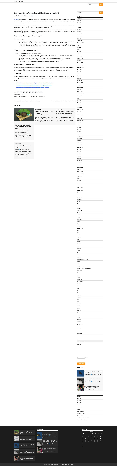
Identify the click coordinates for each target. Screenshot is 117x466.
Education (79, 226)
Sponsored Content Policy (82, 420)
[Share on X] (21, 92)
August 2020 (79, 176)
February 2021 (79, 162)
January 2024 (79, 85)
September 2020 (80, 173)
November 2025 (80, 38)
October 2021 (79, 145)
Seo (78, 301)
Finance (78, 239)
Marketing (79, 283)
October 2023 (80, 91)
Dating (78, 214)
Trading (78, 315)
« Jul (83, 446)
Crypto (78, 212)
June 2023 (79, 100)
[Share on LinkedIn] (24, 92)
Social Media (79, 306)
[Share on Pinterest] (30, 92)
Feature (78, 234)
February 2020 (80, 187)
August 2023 (79, 96)
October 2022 (79, 118)
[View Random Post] (102, 7)
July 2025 (79, 47)
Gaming (78, 252)
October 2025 (80, 40)
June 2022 (79, 127)
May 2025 (79, 51)
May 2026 (79, 25)
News (78, 288)
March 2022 (79, 133)
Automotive (79, 199)
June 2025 (79, 49)
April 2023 (79, 105)
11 (85, 438)
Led (78, 274)
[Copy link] (41, 92)
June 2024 (79, 73)
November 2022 (80, 116)
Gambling (79, 248)
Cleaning (78, 208)
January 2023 (79, 111)
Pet (78, 290)
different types (20, 96)
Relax (78, 299)
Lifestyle (78, 277)
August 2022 (79, 122)
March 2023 (79, 107)
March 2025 (79, 56)
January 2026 (79, 33)
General (78, 254)
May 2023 (79, 102)
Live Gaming (79, 279)
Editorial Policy (80, 415)
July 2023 (79, 98)
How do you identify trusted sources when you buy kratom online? (23, 126)
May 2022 (79, 129)
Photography (79, 295)
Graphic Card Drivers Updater (82, 259)
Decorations (79, 219)
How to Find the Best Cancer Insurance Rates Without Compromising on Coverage (33, 87)
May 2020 (79, 182)
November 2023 (80, 89)
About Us (79, 398)
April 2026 (79, 27)
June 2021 (79, 153)
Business (78, 203)
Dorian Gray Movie (54, 464)
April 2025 (79, 53)
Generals (79, 257)
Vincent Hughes (88, 374)
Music (78, 286)
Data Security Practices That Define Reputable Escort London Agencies (91, 379)
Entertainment (80, 228)
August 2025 (79, 45)
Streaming (79, 310)
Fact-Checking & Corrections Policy (83, 417)
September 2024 (80, 67)
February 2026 (80, 31)
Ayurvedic (79, 201)
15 (97, 438)
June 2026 (79, 22)
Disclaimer (79, 400)
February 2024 (80, 82)
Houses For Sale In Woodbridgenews (84, 268)
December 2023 (80, 87)
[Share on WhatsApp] (27, 92)
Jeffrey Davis (29, 15)
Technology (79, 312)
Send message (81, 363)
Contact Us (79, 396)
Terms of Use (79, 407)
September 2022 (80, 120)
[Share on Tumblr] (35, 92)
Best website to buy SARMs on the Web (23, 146)
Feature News (79, 237)
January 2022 (79, 138)
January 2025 (79, 60)
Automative (79, 197)
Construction (79, 210)
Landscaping (79, 270)
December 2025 (80, 36)
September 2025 (80, 42)
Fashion (78, 232)
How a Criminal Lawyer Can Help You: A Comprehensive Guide (65, 112)
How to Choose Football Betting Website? (44, 112)
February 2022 (80, 136)
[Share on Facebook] (18, 92)
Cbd (78, 206)
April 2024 (79, 78)
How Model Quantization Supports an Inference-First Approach (27, 439)
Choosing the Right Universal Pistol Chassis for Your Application (93, 372)
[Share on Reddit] (33, 92)
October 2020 (80, 171)
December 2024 (80, 62)
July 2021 (79, 151)
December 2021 (80, 140)
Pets (78, 292)
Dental (78, 221)
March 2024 (79, 80)
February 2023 (80, 109)
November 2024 (80, 65)
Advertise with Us (80, 411)
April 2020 (79, 185)
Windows (79, 321)
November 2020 (80, 169)
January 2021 (79, 165)
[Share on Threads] (38, 92)
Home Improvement (81, 266)
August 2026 (79, 18)
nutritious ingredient (31, 96)
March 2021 (79, 160)
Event (78, 230)
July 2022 (79, 125)
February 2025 (80, 58)
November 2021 (80, 142)
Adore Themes (71, 464)
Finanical (78, 243)
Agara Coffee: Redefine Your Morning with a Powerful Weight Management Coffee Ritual (34, 85)
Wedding (79, 319)
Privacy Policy (79, 402)
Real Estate (79, 297)
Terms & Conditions (81, 413)
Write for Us (79, 404)
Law (78, 272)
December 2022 (80, 113)
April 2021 (79, 158)
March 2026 (79, 29)
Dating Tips (79, 217)
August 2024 (79, 69)
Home (78, 263)
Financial (78, 241)
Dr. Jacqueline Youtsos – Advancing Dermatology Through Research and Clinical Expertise (34, 82)
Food (78, 246)
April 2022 (79, 131)
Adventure (79, 192)
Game (78, 250)
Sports (78, 308)
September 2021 (80, 147)
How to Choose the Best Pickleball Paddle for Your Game (27, 445)
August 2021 (79, 149)
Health (24, 96)
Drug (78, 223)
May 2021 (79, 156)
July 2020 (79, 178)
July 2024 (79, 71)
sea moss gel (38, 96)
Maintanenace (80, 281)
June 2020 (79, 180)
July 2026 (79, 20)
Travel (78, 317)
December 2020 (80, 167)
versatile (42, 96)
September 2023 (80, 93)
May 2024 (79, 76)
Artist (78, 194)
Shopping (79, 303)
